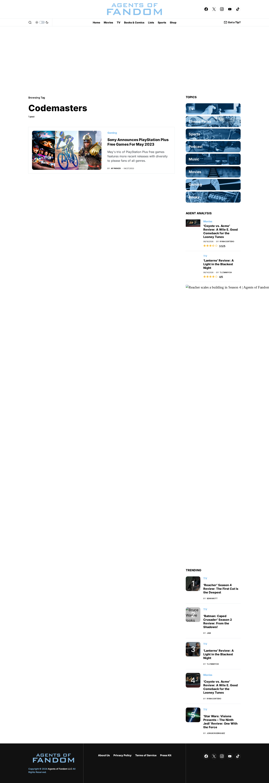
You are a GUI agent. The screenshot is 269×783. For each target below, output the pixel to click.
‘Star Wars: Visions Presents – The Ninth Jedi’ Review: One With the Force (220, 721)
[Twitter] (214, 9)
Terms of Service (145, 755)
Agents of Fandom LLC (60, 768)
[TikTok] (238, 9)
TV (205, 256)
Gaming (112, 132)
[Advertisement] (134, 60)
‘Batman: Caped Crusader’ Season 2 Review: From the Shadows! (217, 621)
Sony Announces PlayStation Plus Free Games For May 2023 (138, 142)
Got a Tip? (234, 22)
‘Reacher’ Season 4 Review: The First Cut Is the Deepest (220, 588)
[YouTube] (230, 9)
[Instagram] (222, 9)
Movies (207, 221)
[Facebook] (206, 9)
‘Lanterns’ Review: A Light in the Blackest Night (218, 264)
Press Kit (165, 755)
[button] (30, 22)
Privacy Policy (122, 755)
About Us (104, 755)
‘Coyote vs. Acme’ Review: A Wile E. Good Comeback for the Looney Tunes (220, 231)
